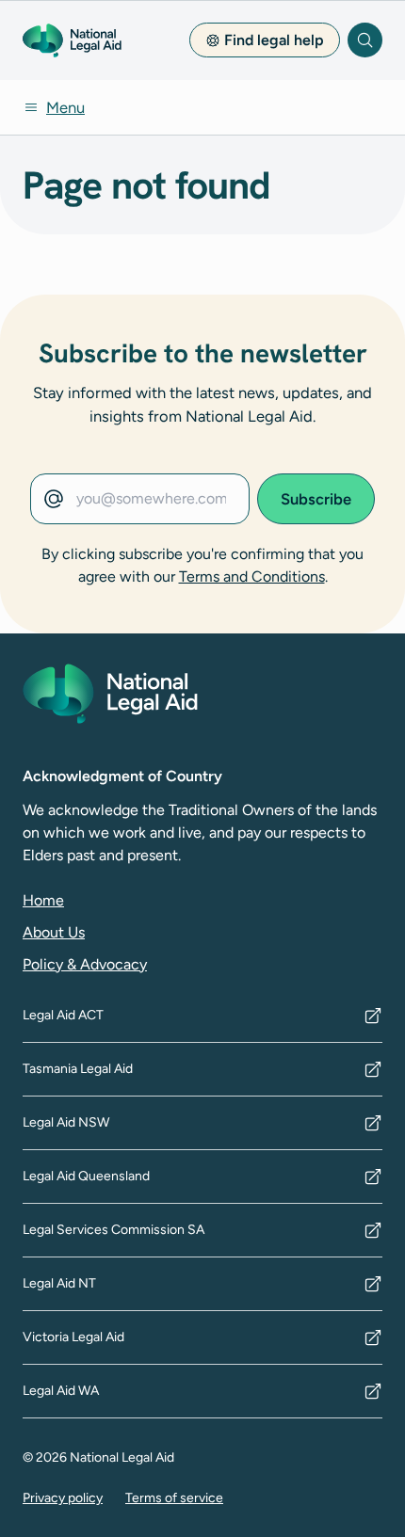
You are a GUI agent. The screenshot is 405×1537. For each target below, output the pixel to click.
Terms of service (174, 1498)
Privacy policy (63, 1498)
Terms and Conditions (252, 576)
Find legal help (274, 40)
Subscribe (316, 498)
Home (43, 900)
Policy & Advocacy (85, 964)
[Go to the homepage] (72, 40)
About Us (54, 932)
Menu (65, 107)
